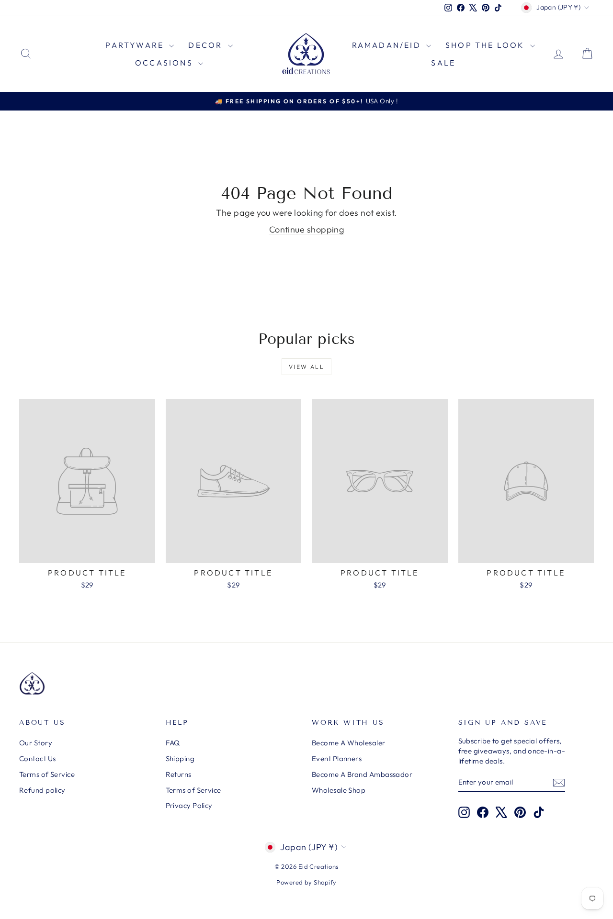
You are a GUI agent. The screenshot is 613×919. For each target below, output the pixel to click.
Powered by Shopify (306, 882)
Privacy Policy (189, 805)
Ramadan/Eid (388, 45)
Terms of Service (47, 774)
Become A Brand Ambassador (362, 774)
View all (306, 366)
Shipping (180, 758)
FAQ (173, 742)
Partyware (136, 45)
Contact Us (37, 758)
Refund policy (42, 790)
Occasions (165, 62)
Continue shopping (306, 229)
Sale (443, 62)
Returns (179, 774)
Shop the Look (486, 45)
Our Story (35, 742)
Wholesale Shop (338, 790)
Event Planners (337, 758)
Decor (206, 45)
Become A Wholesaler (349, 742)
